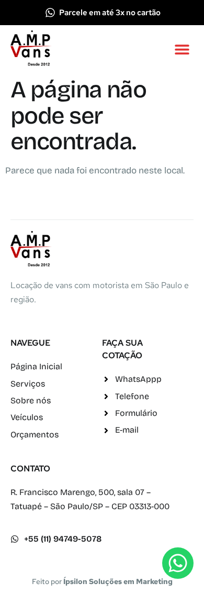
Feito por (102, 581)
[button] (182, 49)
